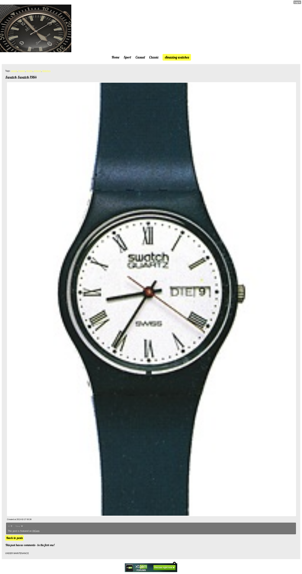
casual (14, 71)
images (21, 71)
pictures (37, 71)
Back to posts (14, 538)
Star (18, 526)
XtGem (35, 531)
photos (29, 71)
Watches (46, 71)
